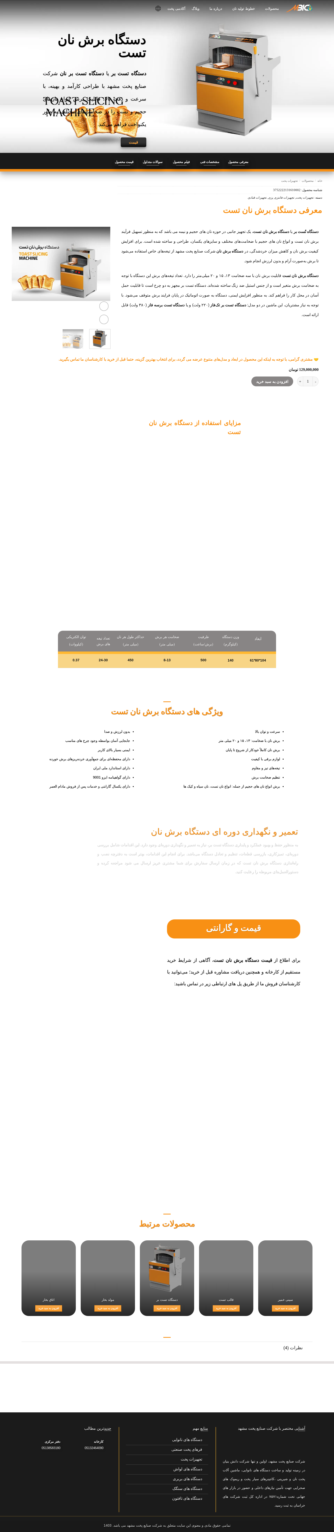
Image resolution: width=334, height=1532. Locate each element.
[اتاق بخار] (49, 1267)
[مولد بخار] (108, 1267)
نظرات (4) (293, 1347)
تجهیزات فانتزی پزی (281, 197)
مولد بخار (108, 1300)
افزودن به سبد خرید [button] (285, 1308)
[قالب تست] (226, 1267)
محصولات (272, 9)
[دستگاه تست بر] (167, 1267)
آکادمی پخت (176, 9)
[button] (104, 306)
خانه (319, 181)
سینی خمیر (285, 1300)
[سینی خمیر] (285, 1267)
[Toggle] (308, 1157)
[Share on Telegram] (91, 162)
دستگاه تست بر (167, 1300)
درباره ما (216, 9)
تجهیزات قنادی (257, 197)
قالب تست (226, 1300)
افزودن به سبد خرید (272, 381)
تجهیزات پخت (289, 181)
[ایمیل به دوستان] (99, 162)
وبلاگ (196, 9)
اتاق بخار (49, 1300)
